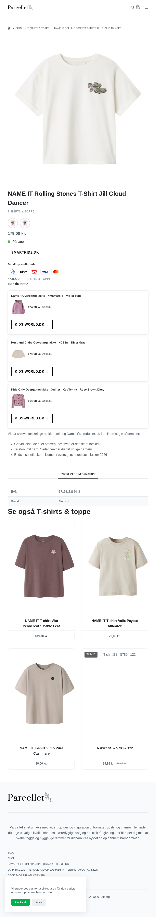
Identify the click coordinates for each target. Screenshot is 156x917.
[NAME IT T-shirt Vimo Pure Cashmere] (44, 693)
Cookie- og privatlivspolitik (27, 875)
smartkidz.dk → (27, 252)
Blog (11, 852)
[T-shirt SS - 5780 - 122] (118, 693)
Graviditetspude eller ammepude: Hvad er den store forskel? (57, 444)
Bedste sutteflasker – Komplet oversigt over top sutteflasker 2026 (60, 454)
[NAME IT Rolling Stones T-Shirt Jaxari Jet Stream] (13, 223)
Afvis (39, 902)
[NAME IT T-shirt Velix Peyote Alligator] (118, 566)
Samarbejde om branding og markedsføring (38, 864)
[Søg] (132, 7)
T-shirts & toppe (21, 211)
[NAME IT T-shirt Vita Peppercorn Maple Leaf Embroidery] (44, 566)
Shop (11, 858)
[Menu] (146, 7)
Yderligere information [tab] (78, 474)
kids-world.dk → (32, 324)
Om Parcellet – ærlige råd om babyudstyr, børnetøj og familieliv (53, 869)
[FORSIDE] (9, 28)
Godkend (20, 902)
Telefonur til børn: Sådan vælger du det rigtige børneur (53, 449)
